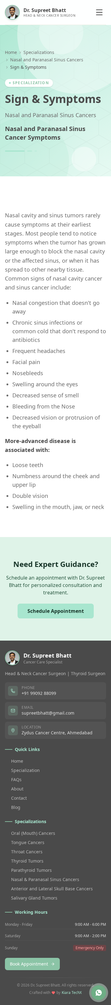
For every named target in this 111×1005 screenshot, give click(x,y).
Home (11, 52)
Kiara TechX (72, 992)
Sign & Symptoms (53, 99)
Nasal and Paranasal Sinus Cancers (46, 60)
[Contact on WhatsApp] (98, 992)
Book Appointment (29, 964)
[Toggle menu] (99, 12)
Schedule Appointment (55, 611)
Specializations (38, 52)
